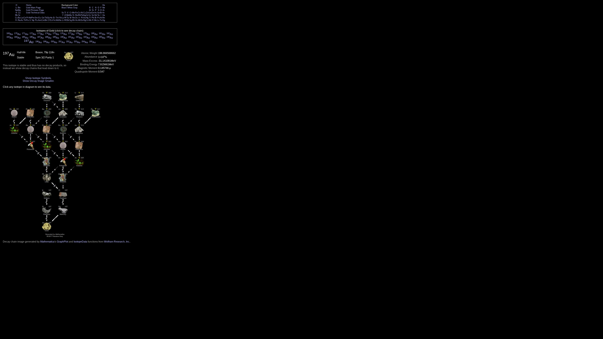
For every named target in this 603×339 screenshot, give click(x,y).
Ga (90, 12)
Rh (79, 15)
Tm (57, 17)
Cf (49, 20)
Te (98, 15)
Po (98, 17)
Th (25, 20)
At (101, 17)
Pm (33, 17)
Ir (79, 17)
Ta (68, 17)
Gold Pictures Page (35, 10)
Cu (84, 12)
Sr (19, 15)
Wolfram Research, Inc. (117, 241)
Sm (36, 17)
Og (103, 20)
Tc (73, 15)
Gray (75, 7)
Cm (42, 20)
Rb (16, 15)
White (70, 7)
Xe (103, 15)
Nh (90, 20)
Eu (39, 17)
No (60, 20)
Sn (93, 15)
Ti (65, 12)
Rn (103, 17)
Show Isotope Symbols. (38, 78)
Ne (103, 7)
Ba (19, 17)
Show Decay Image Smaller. (38, 81)
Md (57, 20)
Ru (76, 15)
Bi (96, 17)
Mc (95, 20)
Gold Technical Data (35, 12)
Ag (84, 15)
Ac (22, 20)
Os (76, 17)
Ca (19, 12)
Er (54, 17)
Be (19, 7)
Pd (82, 15)
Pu (36, 20)
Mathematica (47, 241)
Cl (101, 10)
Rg (84, 20)
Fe (76, 12)
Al (90, 10)
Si (93, 10)
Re (73, 17)
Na (16, 10)
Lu (63, 17)
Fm (54, 20)
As (95, 12)
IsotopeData (80, 241)
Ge (92, 12)
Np (33, 20)
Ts (101, 20)
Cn (87, 20)
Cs (16, 17)
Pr (27, 17)
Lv (98, 20)
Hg (87, 17)
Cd (87, 15)
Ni (82, 12)
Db (67, 20)
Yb (60, 17)
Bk (46, 20)
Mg (19, 10)
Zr (65, 15)
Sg (70, 20)
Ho (51, 17)
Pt (82, 17)
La (22, 17)
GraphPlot (62, 241)
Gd (43, 17)
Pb (93, 17)
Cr (71, 12)
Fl (93, 20)
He (103, 5)
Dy (48, 17)
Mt (79, 20)
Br (101, 12)
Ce (24, 17)
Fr (16, 20)
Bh (73, 20)
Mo (70, 15)
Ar (104, 10)
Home (28, 5)
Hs (76, 20)
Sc (63, 12)
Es (51, 20)
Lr (63, 20)
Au (84, 17)
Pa (27, 20)
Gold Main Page (33, 7)
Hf (65, 17)
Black (64, 7)
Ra (19, 20)
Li (16, 7)
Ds (82, 20)
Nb (67, 15)
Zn (87, 12)
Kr (104, 12)
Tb (46, 17)
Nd (30, 17)
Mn (73, 12)
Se (98, 12)
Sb (95, 15)
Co (79, 12)
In (90, 15)
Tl (90, 17)
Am (39, 20)
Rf (65, 20)
